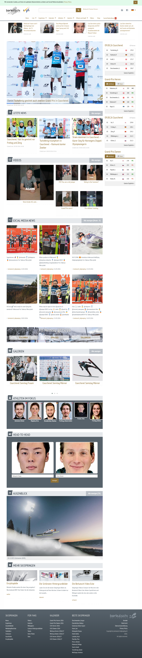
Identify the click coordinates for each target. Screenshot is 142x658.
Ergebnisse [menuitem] (42, 18)
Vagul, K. (112, 106)
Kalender (23, 337)
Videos (29, 620)
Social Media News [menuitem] (109, 18)
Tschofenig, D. (114, 50)
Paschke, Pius (75, 639)
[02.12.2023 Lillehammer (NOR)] (55, 528)
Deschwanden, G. (115, 68)
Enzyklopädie (12, 583)
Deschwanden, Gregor (78, 620)
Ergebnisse (86, 337)
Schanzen (8, 634)
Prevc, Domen (76, 642)
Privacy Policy (67, 2)
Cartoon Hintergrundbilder (35, 628)
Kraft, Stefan (75, 634)
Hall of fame (31, 634)
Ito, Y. (112, 122)
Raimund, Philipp (76, 644)
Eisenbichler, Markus (77, 623)
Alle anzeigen (96, 113)
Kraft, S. (112, 59)
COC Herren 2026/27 (56, 636)
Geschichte (9, 636)
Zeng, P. (113, 131)
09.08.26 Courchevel (120, 45)
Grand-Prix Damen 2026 (56, 623)
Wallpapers (31, 626)
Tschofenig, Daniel (77, 650)
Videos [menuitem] (92, 18)
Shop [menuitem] (98, 18)
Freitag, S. (113, 127)
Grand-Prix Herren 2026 (56, 620)
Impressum (124, 623)
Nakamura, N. (113, 88)
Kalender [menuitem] (51, 18)
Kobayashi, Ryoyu (77, 631)
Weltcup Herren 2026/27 (57, 631)
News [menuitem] (27, 18)
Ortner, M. (113, 64)
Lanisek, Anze (76, 636)
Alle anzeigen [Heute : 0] (92, 220)
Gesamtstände (9, 626)
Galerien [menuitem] (69, 18)
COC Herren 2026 (55, 626)
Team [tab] (121, 84)
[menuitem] (122, 10)
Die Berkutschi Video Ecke (83, 583)
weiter (8, 594)
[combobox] (33, 476)
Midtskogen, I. (115, 136)
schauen (74, 600)
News (7, 620)
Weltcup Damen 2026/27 (57, 634)
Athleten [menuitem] (60, 18)
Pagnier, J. (113, 170)
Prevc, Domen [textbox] (60, 476)
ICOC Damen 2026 (55, 628)
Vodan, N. (112, 179)
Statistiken (8, 631)
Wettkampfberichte (11, 628)
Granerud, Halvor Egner (78, 626)
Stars (29, 636)
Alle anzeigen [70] (94, 493)
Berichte (55, 337)
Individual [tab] (111, 84)
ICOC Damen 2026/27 (56, 639)
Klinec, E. (113, 140)
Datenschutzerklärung (121, 626)
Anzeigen (54, 480)
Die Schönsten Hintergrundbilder (53, 583)
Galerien (30, 623)
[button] (52, 393)
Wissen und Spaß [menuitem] (81, 18)
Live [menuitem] (33, 18)
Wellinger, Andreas (77, 652)
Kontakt (125, 620)
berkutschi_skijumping (14, 269)
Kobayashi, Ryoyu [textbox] (17, 476)
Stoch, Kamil (75, 647)
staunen (41, 597)
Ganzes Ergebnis (128, 73)
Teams (29, 631)
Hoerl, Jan (75, 628)
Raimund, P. (113, 55)
